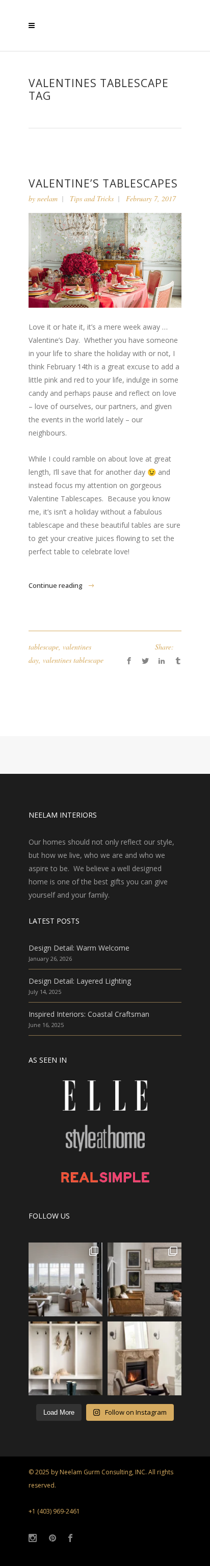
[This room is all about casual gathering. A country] (65, 1279)
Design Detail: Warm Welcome (79, 948)
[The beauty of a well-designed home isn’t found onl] (65, 1358)
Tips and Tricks (92, 198)
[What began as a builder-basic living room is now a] (144, 1279)
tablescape (44, 647)
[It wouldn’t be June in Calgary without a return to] (144, 1358)
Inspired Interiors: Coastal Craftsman (89, 1014)
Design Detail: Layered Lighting (80, 981)
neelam (47, 198)
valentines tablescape (73, 660)
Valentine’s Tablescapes (103, 183)
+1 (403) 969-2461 (54, 1511)
